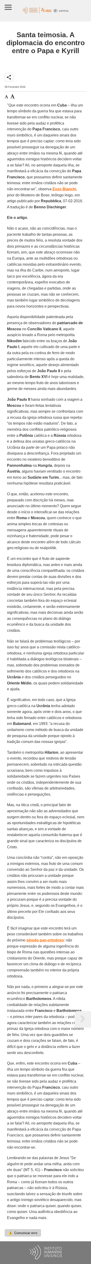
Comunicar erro (22, 1233)
